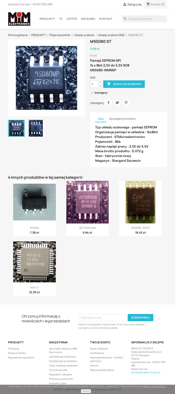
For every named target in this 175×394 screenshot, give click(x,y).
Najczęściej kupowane (21, 357)
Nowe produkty (17, 353)
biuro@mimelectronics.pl (145, 372)
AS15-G (34, 287)
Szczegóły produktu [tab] (122, 119)
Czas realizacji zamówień (63, 365)
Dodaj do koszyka (124, 84)
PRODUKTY (47, 19)
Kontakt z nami (57, 383)
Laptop (71, 19)
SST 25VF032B (87, 227)
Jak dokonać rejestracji (62, 356)
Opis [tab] (101, 119)
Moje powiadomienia (102, 370)
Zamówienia (97, 353)
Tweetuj (117, 102)
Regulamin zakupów (60, 374)
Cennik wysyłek (58, 370)
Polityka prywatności (61, 378)
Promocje (13, 348)
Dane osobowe (99, 348)
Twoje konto (100, 342)
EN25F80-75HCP (140, 227)
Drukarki (88, 19)
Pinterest (126, 102)
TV (60, 19)
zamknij (86, 391)
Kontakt (105, 19)
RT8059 (34, 227)
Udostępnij (108, 102)
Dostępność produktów (63, 361)
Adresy (94, 365)
